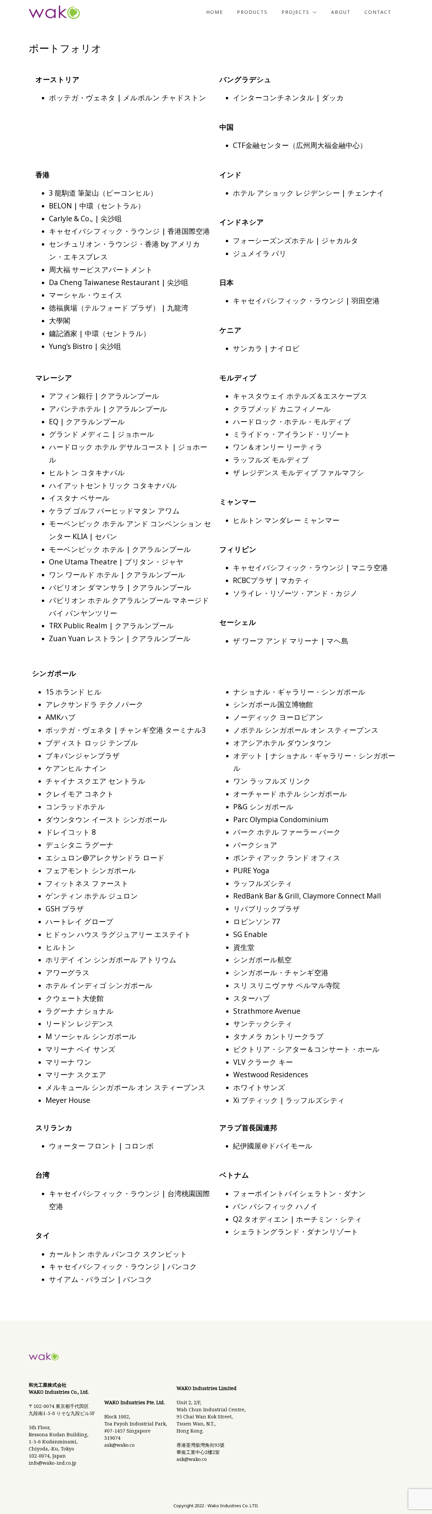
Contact (378, 12)
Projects (295, 12)
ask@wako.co (119, 1445)
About (341, 12)
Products (252, 12)
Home (214, 12)
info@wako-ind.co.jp (52, 1463)
